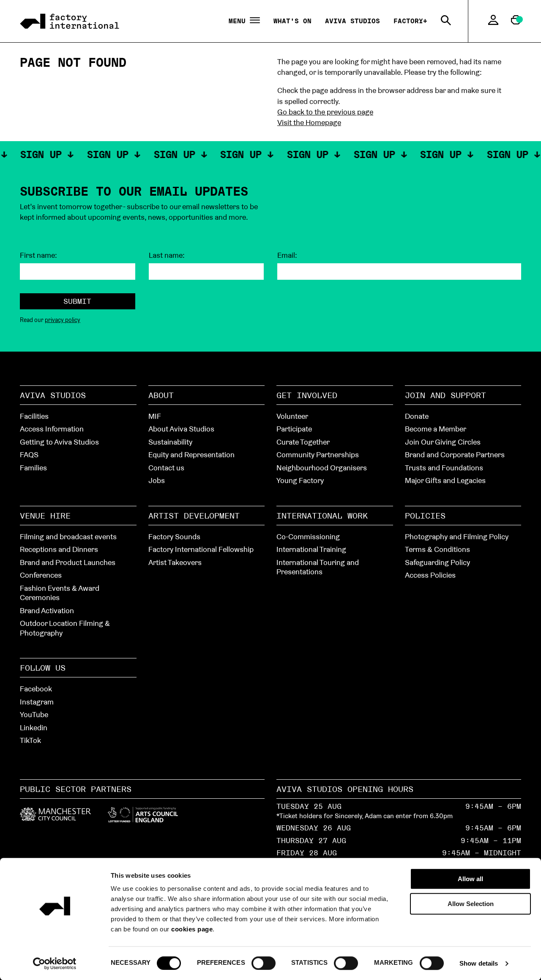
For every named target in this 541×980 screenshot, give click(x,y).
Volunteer (292, 416)
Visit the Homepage (309, 122)
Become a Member (435, 429)
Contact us (166, 467)
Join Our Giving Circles (443, 442)
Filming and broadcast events (68, 536)
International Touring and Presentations (317, 567)
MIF (154, 416)
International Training (311, 549)
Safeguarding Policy (437, 562)
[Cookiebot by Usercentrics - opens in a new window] (55, 963)
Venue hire (45, 515)
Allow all (470, 878)
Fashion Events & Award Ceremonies (59, 593)
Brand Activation (47, 610)
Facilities (34, 416)
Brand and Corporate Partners (455, 454)
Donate (417, 416)
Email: (287, 255)
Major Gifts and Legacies (445, 480)
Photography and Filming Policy (456, 536)
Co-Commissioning (308, 536)
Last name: (167, 255)
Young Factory (300, 480)
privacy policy (62, 320)
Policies (425, 515)
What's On (292, 20)
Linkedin (33, 727)
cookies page (192, 929)
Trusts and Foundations (444, 467)
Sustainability (170, 442)
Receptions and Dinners (59, 549)
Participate (294, 429)
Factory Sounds (174, 536)
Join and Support (445, 395)
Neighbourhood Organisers (321, 467)
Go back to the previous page (325, 112)
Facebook (36, 688)
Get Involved (306, 395)
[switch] (263, 962)
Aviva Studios (352, 20)
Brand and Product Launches (67, 562)
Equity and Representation (191, 454)
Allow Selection (471, 903)
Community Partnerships (317, 454)
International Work (322, 515)
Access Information (52, 429)
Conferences (41, 575)
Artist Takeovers (175, 562)
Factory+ (410, 20)
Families (33, 467)
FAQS (29, 454)
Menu (239, 21)
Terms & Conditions (437, 549)
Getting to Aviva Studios (59, 442)
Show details (478, 963)
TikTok (30, 740)
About (161, 395)
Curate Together (303, 442)
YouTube (34, 714)
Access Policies (430, 575)
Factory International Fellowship (201, 549)
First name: (38, 255)
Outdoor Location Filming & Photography (65, 628)
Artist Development (194, 515)
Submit (77, 301)
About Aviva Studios (181, 429)
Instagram (37, 702)
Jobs (156, 480)
